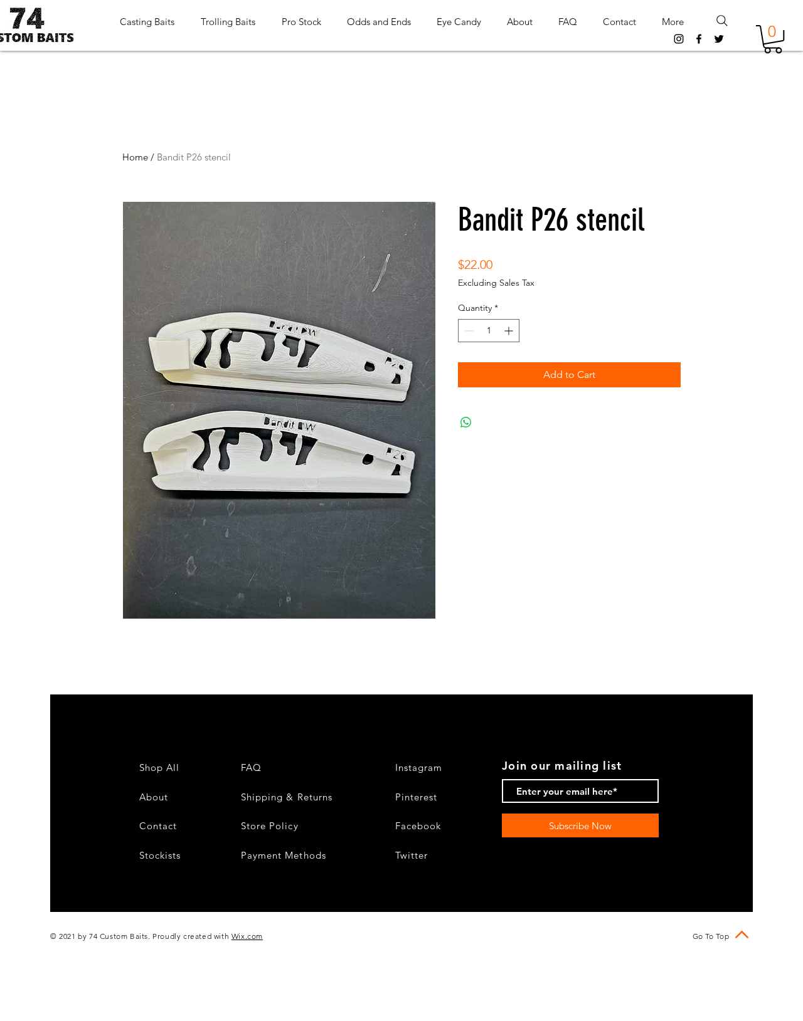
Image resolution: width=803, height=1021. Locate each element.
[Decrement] (468, 331)
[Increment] (510, 331)
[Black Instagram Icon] (679, 39)
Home (135, 157)
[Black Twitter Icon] (719, 39)
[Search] (722, 21)
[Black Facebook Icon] (699, 39)
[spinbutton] (489, 331)
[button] (773, 39)
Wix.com (247, 936)
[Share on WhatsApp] (466, 422)
